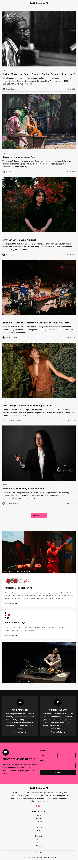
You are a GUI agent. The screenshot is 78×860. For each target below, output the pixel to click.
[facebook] (36, 806)
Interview (6, 236)
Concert (5, 70)
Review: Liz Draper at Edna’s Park (18, 157)
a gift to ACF (46, 801)
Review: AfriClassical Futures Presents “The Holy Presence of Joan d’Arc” (38, 74)
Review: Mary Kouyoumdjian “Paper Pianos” (23, 488)
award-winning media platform (45, 793)
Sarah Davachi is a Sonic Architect (19, 240)
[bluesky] (41, 806)
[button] (4, 3)
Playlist (5, 402)
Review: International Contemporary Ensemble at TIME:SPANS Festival (36, 323)
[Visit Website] (39, 591)
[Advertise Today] (58, 716)
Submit (57, 773)
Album (5, 484)
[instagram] (39, 806)
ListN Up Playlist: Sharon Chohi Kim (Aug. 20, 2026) (26, 405)
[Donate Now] (20, 716)
